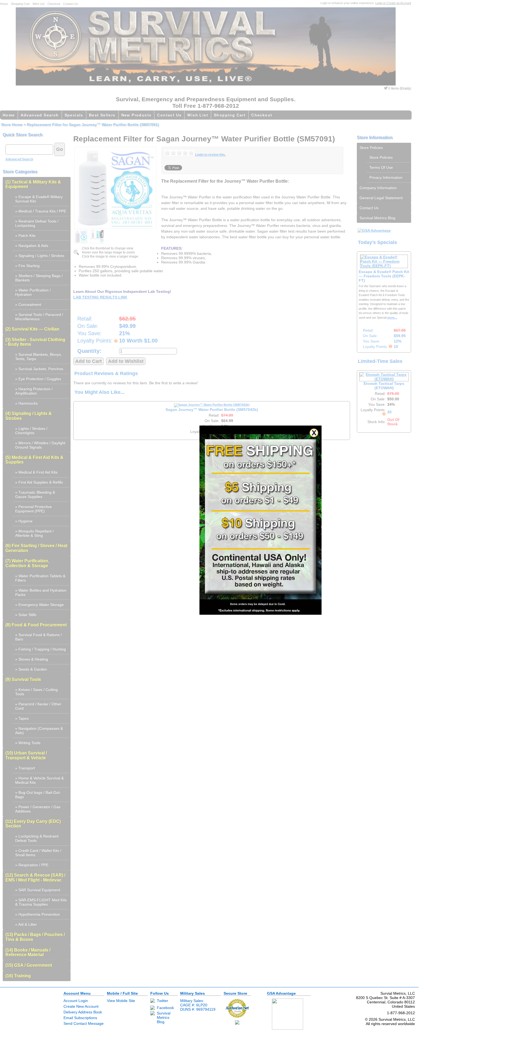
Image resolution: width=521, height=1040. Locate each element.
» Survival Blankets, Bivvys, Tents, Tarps (38, 356)
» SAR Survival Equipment (37, 890)
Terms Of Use (381, 167)
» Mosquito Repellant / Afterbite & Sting (34, 533)
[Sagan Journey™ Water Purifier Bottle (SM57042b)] (212, 404)
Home (4, 3)
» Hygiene (24, 521)
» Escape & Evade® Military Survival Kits (39, 199)
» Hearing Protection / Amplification (34, 391)
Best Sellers (102, 115)
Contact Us (70, 3)
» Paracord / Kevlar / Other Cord (38, 706)
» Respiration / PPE (32, 865)
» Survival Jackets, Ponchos (39, 369)
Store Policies (371, 147)
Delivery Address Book (82, 1012)
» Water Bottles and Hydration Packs (40, 592)
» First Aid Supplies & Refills (39, 482)
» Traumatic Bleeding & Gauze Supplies (35, 494)
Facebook (165, 1008)
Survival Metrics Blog (377, 218)
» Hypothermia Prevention (37, 914)
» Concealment (28, 304)
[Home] (206, 84)
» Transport (25, 768)
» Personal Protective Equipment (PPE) (33, 509)
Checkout (53, 3)
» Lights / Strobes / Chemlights (31, 430)
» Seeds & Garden (31, 669)
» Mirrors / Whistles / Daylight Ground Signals (40, 445)
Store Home (12, 124)
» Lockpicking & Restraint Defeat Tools (37, 838)
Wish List (39, 3)
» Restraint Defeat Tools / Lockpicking (37, 223)
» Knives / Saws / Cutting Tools (36, 691)
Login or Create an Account (393, 3)
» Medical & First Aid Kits (36, 472)
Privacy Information (385, 177)
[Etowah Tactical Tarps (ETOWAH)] (384, 379)
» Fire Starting (27, 266)
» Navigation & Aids (31, 245)
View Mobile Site (121, 1000)
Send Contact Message (83, 1023)
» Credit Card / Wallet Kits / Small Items (38, 852)
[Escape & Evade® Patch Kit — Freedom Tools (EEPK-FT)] (384, 266)
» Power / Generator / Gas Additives (38, 809)
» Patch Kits (25, 235)
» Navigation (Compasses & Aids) (39, 730)
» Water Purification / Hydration (33, 292)
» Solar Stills (25, 615)
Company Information (378, 188)
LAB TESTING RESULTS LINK (100, 297)
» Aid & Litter (26, 924)
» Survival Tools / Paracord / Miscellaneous (39, 316)
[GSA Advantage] (374, 230)
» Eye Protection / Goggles (38, 379)
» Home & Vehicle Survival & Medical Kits (39, 780)
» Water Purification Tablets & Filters (40, 578)
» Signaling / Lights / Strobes (39, 255)
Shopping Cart (20, 3)
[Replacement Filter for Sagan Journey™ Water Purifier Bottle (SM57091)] (115, 188)
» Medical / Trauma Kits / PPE (40, 211)
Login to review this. (210, 155)
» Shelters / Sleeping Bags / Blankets (39, 278)
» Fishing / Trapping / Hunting (40, 649)
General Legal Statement (381, 198)
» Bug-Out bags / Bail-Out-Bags (38, 794)
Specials (74, 115)
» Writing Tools (27, 743)
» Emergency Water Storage (39, 605)
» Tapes (22, 718)
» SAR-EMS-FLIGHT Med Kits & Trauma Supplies (41, 902)
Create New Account (81, 1006)
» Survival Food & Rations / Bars (38, 637)
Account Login (75, 1000)
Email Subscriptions (80, 1018)
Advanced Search (40, 115)
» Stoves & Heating (31, 659)
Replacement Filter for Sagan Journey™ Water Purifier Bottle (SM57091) (93, 124)
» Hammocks (26, 403)
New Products (136, 115)
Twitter (162, 1000)
